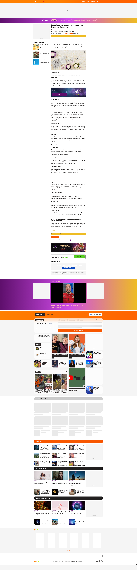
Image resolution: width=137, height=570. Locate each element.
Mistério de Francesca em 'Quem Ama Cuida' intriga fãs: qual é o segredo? (59, 483)
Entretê (58, 452)
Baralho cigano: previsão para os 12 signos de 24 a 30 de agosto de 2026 (42, 513)
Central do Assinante (91, 1)
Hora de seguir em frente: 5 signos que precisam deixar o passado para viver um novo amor (59, 513)
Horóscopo (56, 240)
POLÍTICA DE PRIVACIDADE (78, 561)
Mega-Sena (58, 444)
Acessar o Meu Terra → (50, 314)
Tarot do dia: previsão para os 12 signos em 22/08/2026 (77, 512)
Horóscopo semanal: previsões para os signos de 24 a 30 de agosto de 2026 (80, 522)
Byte (40, 444)
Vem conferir (41, 340)
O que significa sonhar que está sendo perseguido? (42, 482)
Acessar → (48, 344)
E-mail (97, 1)
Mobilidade (41, 452)
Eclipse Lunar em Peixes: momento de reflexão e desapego (75, 483)
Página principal (41, 1)
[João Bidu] (53, 230)
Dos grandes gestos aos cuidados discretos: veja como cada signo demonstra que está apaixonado (45, 492)
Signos (53, 20)
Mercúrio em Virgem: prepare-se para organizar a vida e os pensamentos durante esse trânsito (45, 522)
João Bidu (61, 240)
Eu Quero (60, 94)
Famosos (75, 452)
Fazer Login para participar (68, 267)
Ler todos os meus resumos (79, 330)
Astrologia (43, 489)
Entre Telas (76, 444)
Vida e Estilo (68, 240)
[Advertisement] (94, 492)
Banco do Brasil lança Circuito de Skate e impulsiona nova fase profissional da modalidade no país (62, 522)
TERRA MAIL (83, 1)
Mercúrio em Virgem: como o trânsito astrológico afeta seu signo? (79, 492)
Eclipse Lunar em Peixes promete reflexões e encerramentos (63, 491)
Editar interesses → (99, 319)
